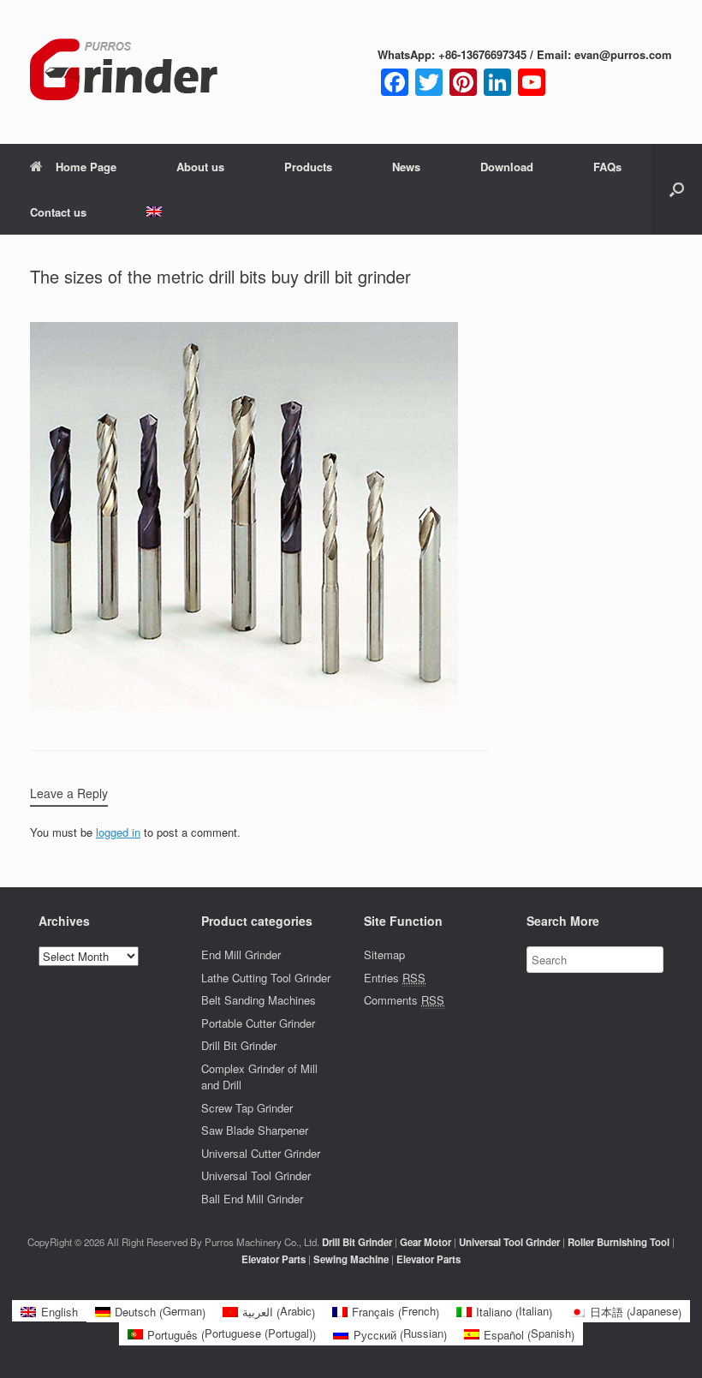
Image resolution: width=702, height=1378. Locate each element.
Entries (394, 977)
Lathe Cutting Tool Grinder (265, 977)
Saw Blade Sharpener (254, 1130)
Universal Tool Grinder (256, 1175)
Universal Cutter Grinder (260, 1153)
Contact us (58, 212)
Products (308, 166)
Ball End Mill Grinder (252, 1198)
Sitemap (384, 954)
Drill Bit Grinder (239, 1045)
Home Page (86, 166)
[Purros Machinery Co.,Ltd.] (124, 72)
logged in (118, 832)
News (406, 166)
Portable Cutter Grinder (258, 1023)
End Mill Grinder (241, 954)
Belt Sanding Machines (258, 1000)
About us (200, 166)
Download (506, 166)
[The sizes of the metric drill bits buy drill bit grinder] (244, 706)
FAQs (607, 166)
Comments (404, 1000)
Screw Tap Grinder (247, 1108)
